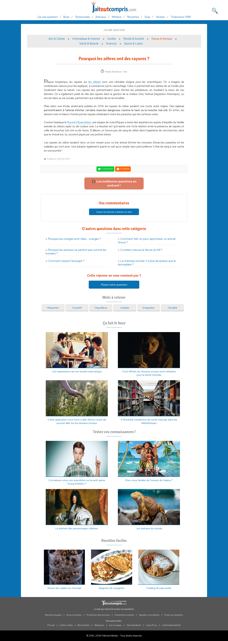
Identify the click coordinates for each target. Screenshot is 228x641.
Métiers (117, 17)
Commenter (107, 168)
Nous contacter (74, 614)
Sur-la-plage (115, 625)
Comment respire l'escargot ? (66, 261)
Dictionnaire (82, 17)
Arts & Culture (57, 38)
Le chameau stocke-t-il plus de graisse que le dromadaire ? (147, 262)
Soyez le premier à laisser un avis (114, 212)
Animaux (100, 17)
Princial (51, 625)
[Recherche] (215, 10)
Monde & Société (133, 38)
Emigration (149, 307)
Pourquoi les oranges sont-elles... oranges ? (74, 239)
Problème (125, 168)
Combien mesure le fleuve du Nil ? (141, 250)
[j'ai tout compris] (114, 8)
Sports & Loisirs (133, 43)
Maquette (53, 307)
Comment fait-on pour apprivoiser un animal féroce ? (146, 240)
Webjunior (99, 625)
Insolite (111, 38)
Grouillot (172, 307)
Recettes (133, 17)
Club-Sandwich (133, 625)
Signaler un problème (149, 614)
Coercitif (77, 307)
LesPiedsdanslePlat (171, 625)
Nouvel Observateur (79, 122)
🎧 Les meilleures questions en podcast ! (114, 183)
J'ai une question (47, 17)
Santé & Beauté (88, 43)
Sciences (111, 43)
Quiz (147, 17)
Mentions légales (53, 614)
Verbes (160, 17)
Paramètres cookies (124, 614)
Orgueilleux (101, 307)
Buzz (66, 17)
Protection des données (98, 614)
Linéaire (124, 307)
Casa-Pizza (151, 625)
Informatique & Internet (86, 38)
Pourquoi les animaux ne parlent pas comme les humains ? (75, 251)
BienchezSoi (84, 625)
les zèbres (94, 82)
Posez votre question (114, 285)
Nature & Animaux (161, 38)
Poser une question (173, 614)
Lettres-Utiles (66, 625)
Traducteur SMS (180, 17)
